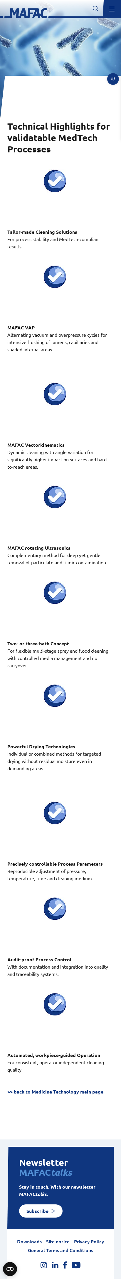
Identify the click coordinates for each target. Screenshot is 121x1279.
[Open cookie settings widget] (10, 1269)
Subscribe (37, 1211)
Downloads (29, 1241)
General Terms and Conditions (60, 1250)
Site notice (58, 1241)
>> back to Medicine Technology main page (55, 1091)
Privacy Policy (89, 1241)
